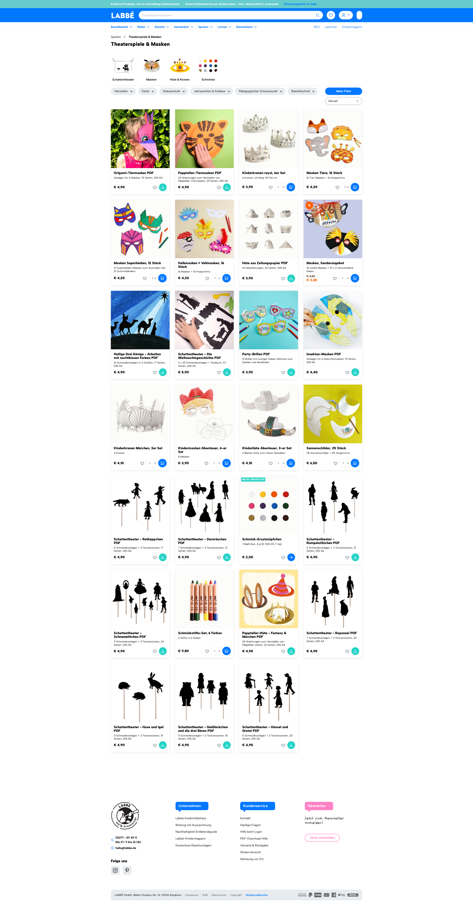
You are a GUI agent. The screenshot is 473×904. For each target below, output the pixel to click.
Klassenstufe (171, 91)
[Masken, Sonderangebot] (333, 229)
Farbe (145, 91)
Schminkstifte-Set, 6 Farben (200, 633)
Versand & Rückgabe (254, 845)
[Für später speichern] (156, 188)
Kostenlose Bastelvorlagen (193, 845)
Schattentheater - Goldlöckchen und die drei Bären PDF (203, 729)
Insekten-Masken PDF (324, 354)
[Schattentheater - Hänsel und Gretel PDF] (268, 692)
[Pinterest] (127, 870)
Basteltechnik (300, 91)
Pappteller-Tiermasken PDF (200, 173)
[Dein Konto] (346, 15)
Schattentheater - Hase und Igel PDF (139, 729)
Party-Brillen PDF (256, 354)
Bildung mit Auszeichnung (193, 825)
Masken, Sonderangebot (325, 263)
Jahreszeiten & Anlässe (209, 91)
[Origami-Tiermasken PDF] (140, 138)
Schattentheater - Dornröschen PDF (202, 541)
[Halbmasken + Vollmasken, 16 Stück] (204, 229)
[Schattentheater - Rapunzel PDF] (333, 599)
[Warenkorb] (359, 15)
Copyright (236, 895)
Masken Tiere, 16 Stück (324, 173)
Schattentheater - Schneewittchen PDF (130, 635)
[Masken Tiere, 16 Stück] (333, 138)
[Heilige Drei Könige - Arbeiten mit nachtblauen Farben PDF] (140, 320)
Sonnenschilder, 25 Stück (326, 448)
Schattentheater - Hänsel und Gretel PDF (265, 729)
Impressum (192, 895)
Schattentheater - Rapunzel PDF (332, 633)
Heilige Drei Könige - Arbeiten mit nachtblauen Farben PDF (137, 356)
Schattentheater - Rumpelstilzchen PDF (323, 541)
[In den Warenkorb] (163, 187)
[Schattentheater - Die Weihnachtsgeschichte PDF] (204, 320)
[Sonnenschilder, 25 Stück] (333, 414)
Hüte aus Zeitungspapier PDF (265, 263)
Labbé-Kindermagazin (190, 838)
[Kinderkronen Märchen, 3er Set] (140, 414)
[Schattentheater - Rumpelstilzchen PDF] (333, 505)
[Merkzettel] (331, 15)
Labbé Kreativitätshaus (191, 818)
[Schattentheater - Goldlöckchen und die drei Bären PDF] (204, 692)
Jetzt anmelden (322, 837)
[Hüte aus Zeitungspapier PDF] (268, 229)
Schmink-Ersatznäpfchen (261, 539)
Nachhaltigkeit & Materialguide (196, 831)
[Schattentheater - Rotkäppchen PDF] (140, 505)
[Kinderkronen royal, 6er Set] (268, 138)
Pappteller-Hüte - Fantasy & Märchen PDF (264, 635)
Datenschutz (218, 895)
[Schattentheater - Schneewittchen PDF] (140, 599)
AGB (205, 895)
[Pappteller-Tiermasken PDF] (204, 138)
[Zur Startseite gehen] (122, 15)
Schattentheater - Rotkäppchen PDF (138, 541)
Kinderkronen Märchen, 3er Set (138, 448)
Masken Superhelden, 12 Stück (137, 263)
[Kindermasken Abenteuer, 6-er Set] (204, 414)
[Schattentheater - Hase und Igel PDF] (140, 692)
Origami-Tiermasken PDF (134, 173)
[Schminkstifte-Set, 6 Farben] (204, 599)
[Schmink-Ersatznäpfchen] (268, 505)
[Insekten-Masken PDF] (333, 320)
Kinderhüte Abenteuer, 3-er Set (267, 448)
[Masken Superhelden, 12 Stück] (140, 229)
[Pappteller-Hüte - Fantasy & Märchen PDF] (268, 599)
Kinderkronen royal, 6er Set (263, 173)
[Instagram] (115, 870)
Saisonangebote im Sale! (300, 4)
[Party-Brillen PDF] (268, 320)
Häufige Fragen (250, 825)
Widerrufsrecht (250, 852)
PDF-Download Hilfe (254, 838)
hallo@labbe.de (125, 848)
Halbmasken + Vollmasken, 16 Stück (201, 265)
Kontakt (245, 818)
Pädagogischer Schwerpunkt (258, 91)
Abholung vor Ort (252, 859)
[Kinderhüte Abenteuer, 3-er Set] (268, 414)
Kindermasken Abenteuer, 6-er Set (202, 450)
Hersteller (121, 91)
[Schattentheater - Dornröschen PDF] (204, 505)
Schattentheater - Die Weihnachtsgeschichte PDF (199, 356)
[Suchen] (317, 15)
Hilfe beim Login (251, 831)
